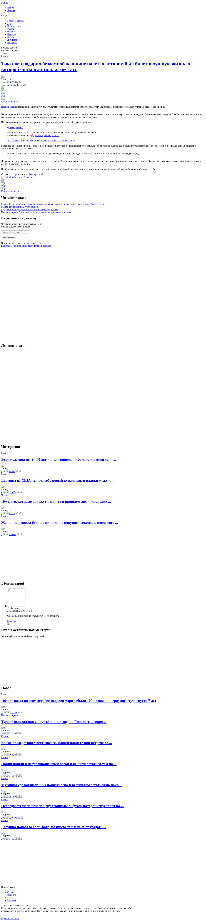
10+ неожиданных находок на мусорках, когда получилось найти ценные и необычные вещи (57, 204)
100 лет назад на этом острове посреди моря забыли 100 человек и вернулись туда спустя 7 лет (78, 701)
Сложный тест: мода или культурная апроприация (45, 212)
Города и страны (15, 20)
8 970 (13, 733)
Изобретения (14, 26)
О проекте (12, 892)
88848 (12, 471)
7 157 (13, 775)
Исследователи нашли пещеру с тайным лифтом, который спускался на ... (62, 806)
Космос (11, 37)
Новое (10, 7)
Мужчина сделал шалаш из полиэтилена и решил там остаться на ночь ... (61, 785)
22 (2, 797)
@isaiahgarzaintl (15, 127)
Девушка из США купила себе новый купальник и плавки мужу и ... (57, 480)
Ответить (12, 621)
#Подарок (28, 177)
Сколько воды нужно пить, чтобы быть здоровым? (32, 209)
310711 (12, 534)
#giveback (38, 135)
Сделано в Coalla (10, 918)
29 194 (13, 817)
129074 (12, 492)
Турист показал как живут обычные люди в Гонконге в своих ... (54, 722)
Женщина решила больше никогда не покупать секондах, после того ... (59, 523)
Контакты (12, 897)
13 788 (13, 712)
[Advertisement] (24, 295)
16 (2, 775)
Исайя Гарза (7, 106)
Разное (10, 29)
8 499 (13, 797)
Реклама (11, 900)
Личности (12, 39)
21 (2, 712)
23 (2, 754)
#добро (10, 177)
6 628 (13, 754)
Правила (11, 895)
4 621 (13, 838)
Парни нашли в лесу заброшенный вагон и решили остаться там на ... (59, 764)
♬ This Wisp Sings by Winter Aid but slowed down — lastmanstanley (41, 140)
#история (18, 177)
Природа (11, 34)
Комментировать (10, 101)
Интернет (12, 42)
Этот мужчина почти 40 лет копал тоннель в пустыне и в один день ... (58, 459)
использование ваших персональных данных (27, 245)
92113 (12, 513)
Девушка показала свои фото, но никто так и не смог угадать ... (53, 827)
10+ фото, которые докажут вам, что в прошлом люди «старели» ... (56, 501)
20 (2, 733)
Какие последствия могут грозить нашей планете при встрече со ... (56, 743)
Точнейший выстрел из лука (23, 207)
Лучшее (11, 10)
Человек (11, 31)
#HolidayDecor (51, 135)
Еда (9, 23)
